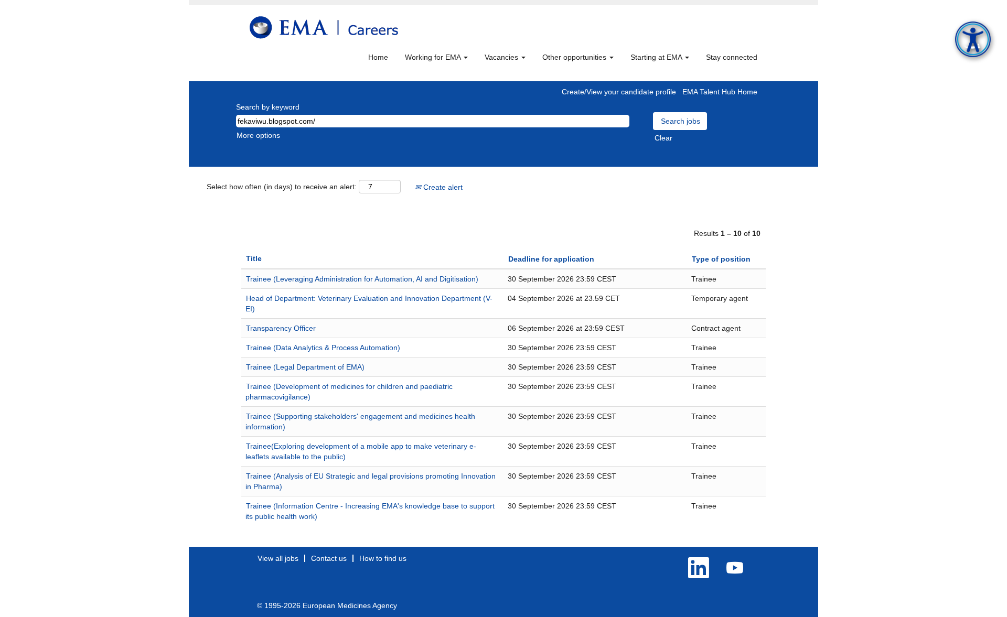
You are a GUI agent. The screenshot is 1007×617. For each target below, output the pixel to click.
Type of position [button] (721, 259)
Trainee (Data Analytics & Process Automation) (323, 347)
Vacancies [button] (502, 57)
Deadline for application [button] (551, 259)
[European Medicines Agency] (324, 27)
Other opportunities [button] (575, 57)
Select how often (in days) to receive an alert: (282, 186)
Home (378, 57)
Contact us (329, 558)
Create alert (442, 187)
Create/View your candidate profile (619, 92)
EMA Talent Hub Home (719, 92)
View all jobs (278, 558)
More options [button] (258, 135)
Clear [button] (663, 138)
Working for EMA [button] (434, 57)
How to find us (382, 558)
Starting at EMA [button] (657, 57)
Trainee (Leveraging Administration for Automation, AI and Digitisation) (362, 279)
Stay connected (731, 57)
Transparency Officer (281, 328)
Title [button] (254, 258)
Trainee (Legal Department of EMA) (305, 367)
